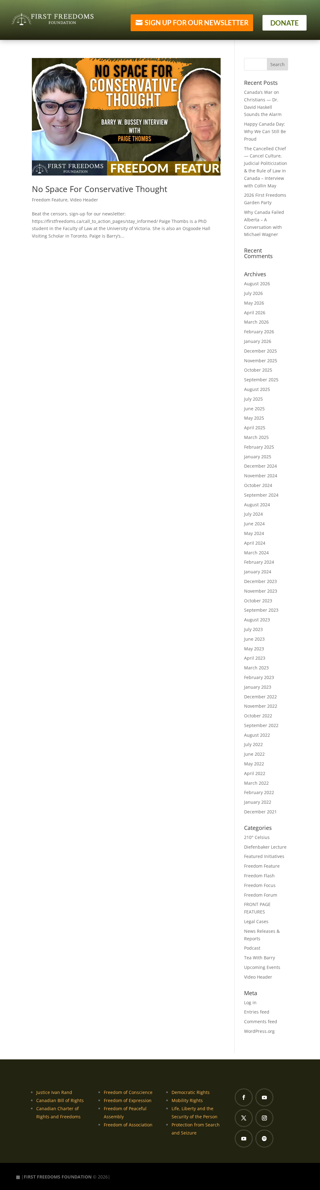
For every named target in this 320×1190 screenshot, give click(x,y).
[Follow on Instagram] (264, 1118)
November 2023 (260, 591)
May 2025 (254, 418)
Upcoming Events (262, 967)
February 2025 (259, 447)
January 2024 (257, 572)
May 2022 (254, 764)
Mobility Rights (187, 1100)
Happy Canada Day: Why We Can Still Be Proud (265, 131)
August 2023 (257, 620)
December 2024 (260, 466)
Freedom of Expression (128, 1100)
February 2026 (259, 332)
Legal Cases (256, 921)
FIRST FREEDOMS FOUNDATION (58, 1177)
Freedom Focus (260, 885)
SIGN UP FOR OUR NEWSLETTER (196, 22)
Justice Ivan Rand (54, 1092)
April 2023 (254, 658)
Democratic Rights (191, 1092)
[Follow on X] (244, 1118)
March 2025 (256, 437)
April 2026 (254, 313)
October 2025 (258, 370)
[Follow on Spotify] (264, 1139)
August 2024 (257, 505)
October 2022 (258, 716)
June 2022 (254, 754)
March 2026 (256, 322)
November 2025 (260, 361)
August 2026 (257, 284)
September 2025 (261, 380)
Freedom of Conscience (128, 1092)
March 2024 (256, 553)
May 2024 (254, 533)
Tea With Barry (259, 958)
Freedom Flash (259, 876)
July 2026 (253, 293)
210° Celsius (257, 837)
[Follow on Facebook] (244, 1097)
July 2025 (253, 399)
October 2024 (258, 485)
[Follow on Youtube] (264, 1097)
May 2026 (254, 303)
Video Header (84, 200)
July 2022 (253, 744)
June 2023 (254, 639)
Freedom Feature (50, 200)
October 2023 (258, 601)
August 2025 (257, 389)
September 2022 (261, 725)
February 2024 (259, 562)
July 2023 (253, 629)
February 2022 (259, 792)
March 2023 (256, 668)
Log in (250, 1002)
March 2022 (256, 783)
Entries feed (256, 1012)
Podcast (252, 948)
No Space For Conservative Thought (99, 189)
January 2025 (257, 457)
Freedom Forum (260, 895)
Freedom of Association (128, 1125)
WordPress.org (259, 1031)
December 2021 (260, 812)
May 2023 (254, 649)
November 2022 (260, 706)
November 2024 (260, 476)
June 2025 (254, 409)
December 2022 (260, 697)
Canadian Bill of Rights (60, 1100)
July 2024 (253, 514)
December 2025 (260, 351)
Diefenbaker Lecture (265, 847)
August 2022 (257, 735)
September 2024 (261, 495)
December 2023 (260, 581)
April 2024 (254, 543)
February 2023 (259, 677)
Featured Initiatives (264, 856)
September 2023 (261, 610)
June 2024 (254, 524)
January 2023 (257, 687)
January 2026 (257, 341)
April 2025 (254, 428)
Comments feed (260, 1021)
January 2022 (257, 802)
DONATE (284, 23)
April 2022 (254, 773)
